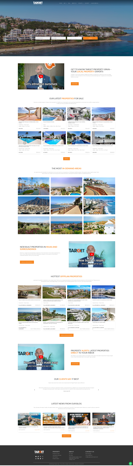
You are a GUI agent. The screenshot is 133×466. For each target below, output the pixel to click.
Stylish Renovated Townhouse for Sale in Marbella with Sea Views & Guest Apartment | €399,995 (103, 427)
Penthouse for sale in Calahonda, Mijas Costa (102, 122)
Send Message (88, 453)
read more (74, 83)
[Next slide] (40, 114)
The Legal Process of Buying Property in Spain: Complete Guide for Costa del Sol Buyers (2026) (78, 427)
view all (66, 158)
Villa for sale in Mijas (48, 121)
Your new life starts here (99, 322)
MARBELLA (34, 205)
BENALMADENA (99, 225)
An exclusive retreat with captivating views (28, 323)
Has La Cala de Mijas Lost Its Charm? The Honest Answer (28, 427)
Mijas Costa (99, 186)
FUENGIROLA (99, 205)
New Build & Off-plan (57, 455)
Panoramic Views (39, 43)
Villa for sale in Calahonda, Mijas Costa (78, 145)
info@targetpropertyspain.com (91, 456)
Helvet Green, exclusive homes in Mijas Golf (29, 299)
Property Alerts (56, 458)
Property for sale (56, 453)
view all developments (27, 262)
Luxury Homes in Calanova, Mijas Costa (102, 299)
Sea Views (86, 41)
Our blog (71, 455)
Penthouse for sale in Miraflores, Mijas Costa (28, 122)
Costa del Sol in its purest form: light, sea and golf (78, 323)
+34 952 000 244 (88, 455)
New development (40, 41)
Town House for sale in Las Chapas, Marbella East (76, 122)
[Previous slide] (19, 114)
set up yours (75, 363)
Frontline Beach (71, 41)
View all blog (66, 435)
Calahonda (66, 186)
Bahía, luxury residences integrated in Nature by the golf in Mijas (53, 323)
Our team (71, 453)
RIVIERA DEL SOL (66, 205)
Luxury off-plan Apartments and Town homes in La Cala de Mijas (77, 300)
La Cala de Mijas (33, 186)
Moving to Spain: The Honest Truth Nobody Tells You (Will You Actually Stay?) (54, 427)
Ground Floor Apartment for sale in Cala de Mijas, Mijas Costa (29, 146)
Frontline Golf (55, 43)
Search (90, 38)
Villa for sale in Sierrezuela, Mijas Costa (53, 145)
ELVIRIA (66, 225)
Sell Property (55, 456)
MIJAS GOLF (33, 225)
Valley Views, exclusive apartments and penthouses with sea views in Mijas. (53, 300)
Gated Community (56, 41)
